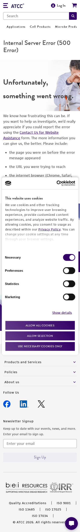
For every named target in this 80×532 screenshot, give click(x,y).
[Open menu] (5, 6)
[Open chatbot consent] (71, 523)
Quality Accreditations (27, 503)
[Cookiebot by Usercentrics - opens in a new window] (57, 183)
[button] (73, 16)
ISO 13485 (27, 509)
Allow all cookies (40, 325)
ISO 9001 (64, 503)
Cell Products (40, 26)
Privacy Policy (49, 229)
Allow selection (40, 336)
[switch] (69, 270)
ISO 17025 (53, 509)
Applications (16, 26)
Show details (62, 312)
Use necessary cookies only (40, 346)
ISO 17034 (40, 516)
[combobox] (36, 16)
